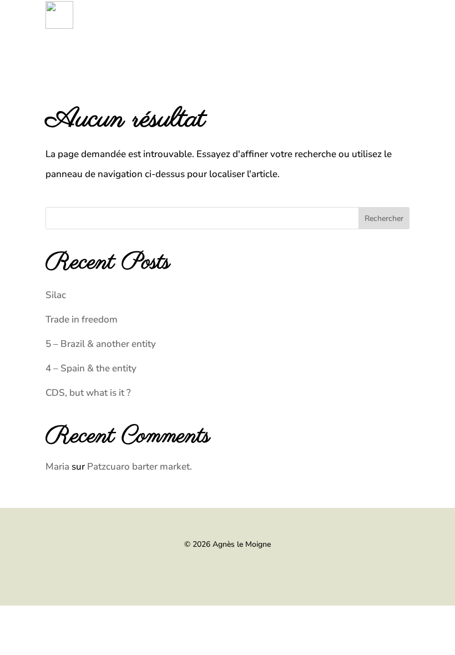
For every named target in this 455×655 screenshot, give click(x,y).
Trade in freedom (82, 319)
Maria (57, 466)
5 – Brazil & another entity (101, 343)
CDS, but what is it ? (88, 392)
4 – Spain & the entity (91, 368)
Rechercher (384, 218)
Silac (56, 295)
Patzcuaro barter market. (139, 466)
